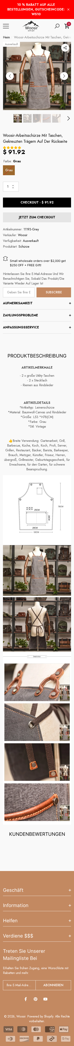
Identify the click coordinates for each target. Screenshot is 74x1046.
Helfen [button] (10, 920)
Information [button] (15, 905)
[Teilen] (65, 48)
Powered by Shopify (40, 1016)
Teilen (65, 48)
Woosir (22, 235)
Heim (6, 37)
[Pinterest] (35, 999)
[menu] (6, 26)
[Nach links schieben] (10, 76)
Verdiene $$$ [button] (18, 936)
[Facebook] (26, 999)
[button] (57, 26)
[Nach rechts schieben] (64, 76)
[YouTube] (45, 999)
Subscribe (54, 292)
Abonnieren (53, 985)
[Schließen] (68, 9)
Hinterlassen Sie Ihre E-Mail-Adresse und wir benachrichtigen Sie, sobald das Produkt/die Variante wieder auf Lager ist (33, 279)
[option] (37, 76)
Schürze (24, 246)
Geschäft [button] (13, 890)
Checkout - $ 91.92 (37, 202)
